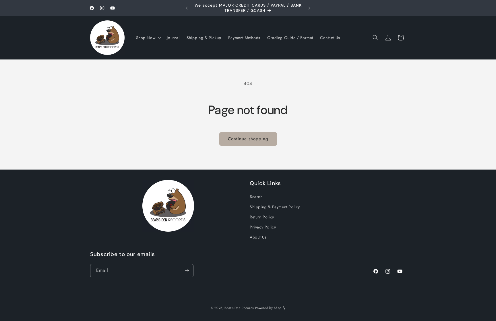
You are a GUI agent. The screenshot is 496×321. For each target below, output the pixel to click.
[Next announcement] (309, 8)
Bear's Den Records (239, 307)
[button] (148, 38)
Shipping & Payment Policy (275, 207)
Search (256, 196)
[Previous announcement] (187, 8)
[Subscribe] (187, 270)
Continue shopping (248, 139)
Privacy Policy (263, 227)
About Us (258, 237)
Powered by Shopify (270, 307)
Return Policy (262, 217)
